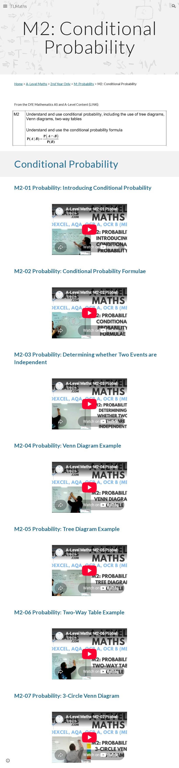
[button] (5, 6)
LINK (93, 104)
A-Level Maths (36, 84)
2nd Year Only (60, 84)
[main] (89, 37)
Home (18, 84)
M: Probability (84, 84)
